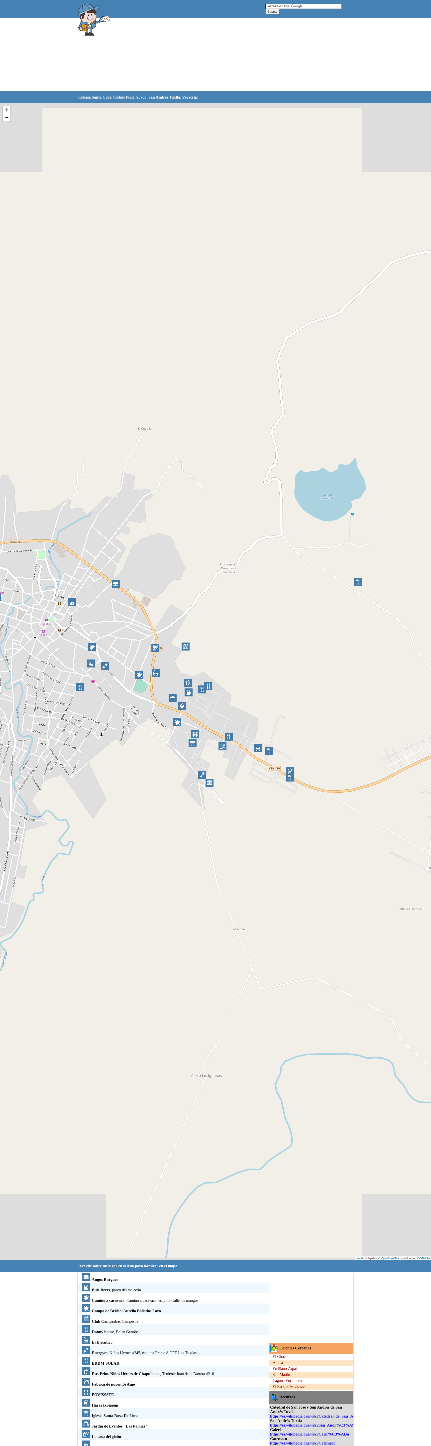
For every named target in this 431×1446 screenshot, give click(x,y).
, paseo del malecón (116, 1290)
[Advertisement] (203, 55)
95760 (141, 97)
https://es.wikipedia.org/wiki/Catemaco (302, 1443)
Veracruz (190, 97)
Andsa (278, 1362)
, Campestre (115, 1321)
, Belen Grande (115, 1332)
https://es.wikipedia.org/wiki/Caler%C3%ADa (309, 1434)
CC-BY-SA (423, 1258)
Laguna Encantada (287, 1380)
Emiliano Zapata (286, 1368)
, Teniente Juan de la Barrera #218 (153, 1374)
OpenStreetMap (390, 1258)
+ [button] (6, 110)
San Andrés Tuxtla (164, 97)
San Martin (281, 1374)
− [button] (6, 118)
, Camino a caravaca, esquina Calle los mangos (145, 1300)
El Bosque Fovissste (289, 1386)
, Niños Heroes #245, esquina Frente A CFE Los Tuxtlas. (145, 1353)
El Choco (280, 1356)
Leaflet (360, 1258)
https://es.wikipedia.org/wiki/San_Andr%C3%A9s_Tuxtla (319, 1425)
